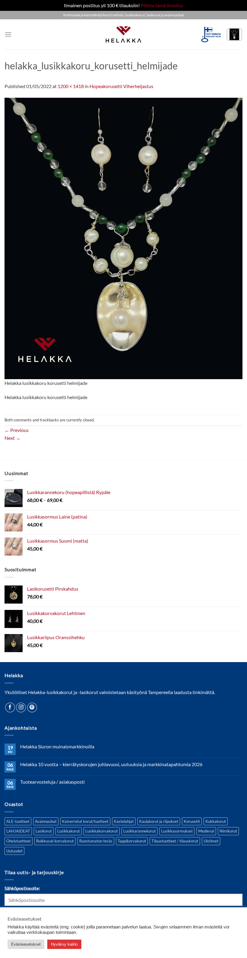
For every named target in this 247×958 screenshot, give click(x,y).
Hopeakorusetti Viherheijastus (121, 86)
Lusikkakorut (68, 831)
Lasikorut (44, 831)
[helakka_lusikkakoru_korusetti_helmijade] (123, 237)
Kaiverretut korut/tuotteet (85, 821)
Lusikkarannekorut (139, 831)
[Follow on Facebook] (10, 707)
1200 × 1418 (71, 86)
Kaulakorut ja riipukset (158, 821)
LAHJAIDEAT (18, 831)
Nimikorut (228, 831)
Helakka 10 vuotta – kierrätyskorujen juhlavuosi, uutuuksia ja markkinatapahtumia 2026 (111, 764)
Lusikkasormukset (177, 831)
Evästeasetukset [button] (26, 944)
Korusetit (192, 821)
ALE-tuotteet (18, 821)
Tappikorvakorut (132, 841)
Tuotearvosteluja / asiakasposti (52, 782)
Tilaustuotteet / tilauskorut (175, 841)
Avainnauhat (46, 821)
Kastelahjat (124, 821)
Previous (17, 430)
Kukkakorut (215, 821)
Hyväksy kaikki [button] (64, 944)
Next (12, 438)
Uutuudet (14, 851)
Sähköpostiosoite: (22, 888)
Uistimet (211, 841)
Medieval (206, 831)
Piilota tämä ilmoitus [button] (162, 5)
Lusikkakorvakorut (101, 831)
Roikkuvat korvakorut (55, 841)
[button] (8, 34)
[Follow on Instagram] (21, 707)
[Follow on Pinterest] (32, 707)
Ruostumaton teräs (95, 841)
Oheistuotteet (18, 841)
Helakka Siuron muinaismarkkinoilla (57, 746)
